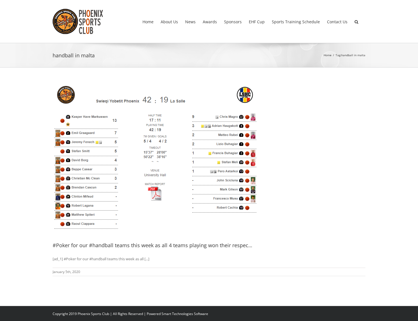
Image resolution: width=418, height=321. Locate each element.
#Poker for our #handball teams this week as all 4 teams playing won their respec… (152, 245)
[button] (356, 21)
